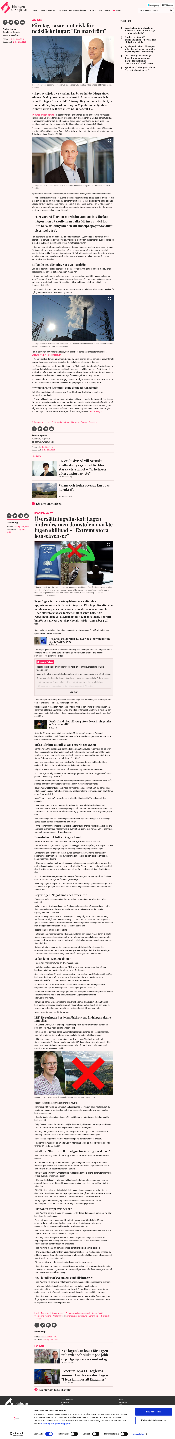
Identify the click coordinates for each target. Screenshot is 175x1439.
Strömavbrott (37, 422)
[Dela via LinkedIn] (16, 22)
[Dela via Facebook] (5, 22)
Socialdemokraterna (42, 1316)
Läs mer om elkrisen (48, 503)
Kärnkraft (75, 422)
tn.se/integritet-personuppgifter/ (55, 1423)
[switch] (74, 1434)
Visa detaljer (138, 1434)
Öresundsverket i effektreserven (46, 355)
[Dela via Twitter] (10, 22)
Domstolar (45, 1313)
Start (35, 10)
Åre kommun (58, 1316)
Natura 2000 (97, 1313)
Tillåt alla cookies (153, 1412)
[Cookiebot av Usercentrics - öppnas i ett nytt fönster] (16, 1434)
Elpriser (84, 422)
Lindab (47, 422)
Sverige (37, 1319)
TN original (93, 422)
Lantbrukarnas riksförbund (76, 1316)
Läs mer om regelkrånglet (55, 1389)
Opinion (92, 10)
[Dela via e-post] (22, 22)
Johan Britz (94, 1316)
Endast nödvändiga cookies (153, 1420)
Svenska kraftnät (62, 422)
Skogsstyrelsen (58, 1313)
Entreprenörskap (77, 10)
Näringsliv (65, 1402)
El (53, 422)
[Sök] (171, 10)
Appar (121, 1400)
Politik (37, 1313)
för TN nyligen (96, 411)
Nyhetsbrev (104, 10)
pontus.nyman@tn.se (11, 35)
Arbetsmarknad (48, 10)
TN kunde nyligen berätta (43, 115)
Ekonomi (63, 10)
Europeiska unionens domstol (78, 1313)
